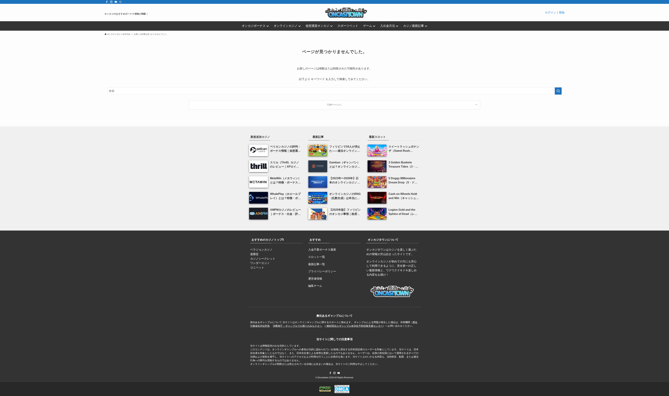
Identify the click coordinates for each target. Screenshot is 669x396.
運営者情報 (315, 278)
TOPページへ (334, 104)
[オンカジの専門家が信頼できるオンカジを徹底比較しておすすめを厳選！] (346, 12)
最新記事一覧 (316, 264)
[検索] (120, 2)
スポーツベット (347, 25)
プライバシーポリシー (322, 271)
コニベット (257, 267)
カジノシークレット (262, 258)
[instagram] (111, 2)
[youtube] (116, 2)
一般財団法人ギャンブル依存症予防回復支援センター (353, 325)
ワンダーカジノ (260, 263)
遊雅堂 (254, 254)
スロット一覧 (316, 256)
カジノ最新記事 (413, 25)
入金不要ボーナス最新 (322, 249)
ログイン (550, 12)
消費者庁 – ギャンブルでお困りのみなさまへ (297, 325)
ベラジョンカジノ (261, 249)
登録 (561, 12)
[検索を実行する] (558, 91)
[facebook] (107, 2)
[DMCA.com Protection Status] (341, 389)
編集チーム (315, 285)
